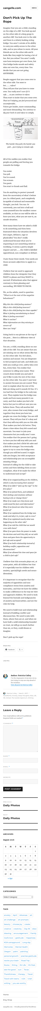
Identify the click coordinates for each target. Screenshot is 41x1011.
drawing (7, 933)
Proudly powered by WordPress (25, 1007)
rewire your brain (11, 961)
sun (19, 970)
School (8, 698)
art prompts (23, 920)
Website (7, 777)
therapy (21, 974)
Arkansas (23, 915)
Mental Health (21, 947)
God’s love (8, 938)
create (27, 924)
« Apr (10, 878)
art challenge (10, 920)
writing (7, 983)
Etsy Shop (7, 1000)
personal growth (11, 956)
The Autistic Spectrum (19, 698)
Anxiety (14, 695)
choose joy (17, 924)
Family (33, 933)
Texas (26, 970)
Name (6, 756)
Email (6, 767)
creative (7, 929)
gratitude (19, 938)
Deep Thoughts (23, 695)
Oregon (7, 951)
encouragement (21, 933)
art (31, 915)
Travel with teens (11, 979)
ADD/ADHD (7, 695)
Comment (8, 723)
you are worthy (19, 983)
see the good (10, 970)
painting (24, 951)
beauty (7, 924)
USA (23, 979)
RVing (14, 965)
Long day (26, 942)
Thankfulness (10, 974)
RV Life (23, 965)
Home (6, 995)
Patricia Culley (12, 693)
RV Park (31, 965)
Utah (30, 979)
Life (35, 695)
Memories (8, 947)
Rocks (6, 965)
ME (4, 698)
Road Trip (25, 961)
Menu (34, 8)
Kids (31, 695)
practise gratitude (29, 956)
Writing (30, 698)
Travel (30, 974)
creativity (18, 929)
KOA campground (12, 942)
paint (15, 951)
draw (34, 929)
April (15, 915)
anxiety (7, 915)
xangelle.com (12, 8)
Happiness (30, 938)
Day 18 (27, 929)
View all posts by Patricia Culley (21, 685)
